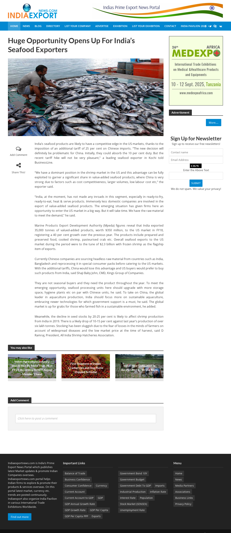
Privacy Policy (183, 504)
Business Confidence (77, 479)
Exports (96, 516)
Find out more (20, 517)
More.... (213, 122)
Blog (38, 26)
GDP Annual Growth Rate (80, 504)
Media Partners (184, 485)
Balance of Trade (75, 473)
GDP (100, 498)
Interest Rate (128, 498)
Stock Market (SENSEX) (133, 504)
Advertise (101, 26)
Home (14, 26)
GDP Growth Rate (75, 510)
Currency (101, 485)
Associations (182, 491)
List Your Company (78, 26)
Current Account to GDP (79, 498)
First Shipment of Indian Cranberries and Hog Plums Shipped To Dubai (85, 368)
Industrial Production (133, 491)
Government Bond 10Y (133, 473)
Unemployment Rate (132, 510)
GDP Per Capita (99, 510)
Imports (160, 485)
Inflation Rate (158, 491)
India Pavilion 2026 (194, 26)
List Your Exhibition (146, 26)
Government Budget (132, 479)
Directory (53, 26)
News (26, 26)
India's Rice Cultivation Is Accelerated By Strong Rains (139, 367)
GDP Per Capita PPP (76, 516)
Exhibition (120, 26)
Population (146, 498)
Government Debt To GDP (135, 485)
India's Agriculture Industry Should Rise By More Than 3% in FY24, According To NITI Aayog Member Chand (32, 368)
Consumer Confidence (78, 485)
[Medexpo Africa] (196, 70)
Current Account (75, 491)
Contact (170, 26)
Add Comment (18, 155)
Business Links (184, 498)
